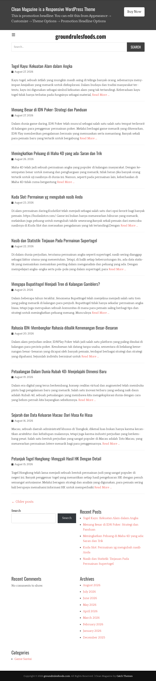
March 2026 (91, 617)
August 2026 (91, 585)
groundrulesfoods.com (80, 36)
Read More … (101, 95)
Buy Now (134, 12)
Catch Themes (125, 676)
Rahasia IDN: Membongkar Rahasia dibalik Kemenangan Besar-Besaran (64, 328)
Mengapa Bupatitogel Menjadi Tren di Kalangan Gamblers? (55, 284)
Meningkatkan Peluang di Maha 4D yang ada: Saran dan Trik (56, 153)
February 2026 (93, 624)
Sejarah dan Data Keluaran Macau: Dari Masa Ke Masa (51, 415)
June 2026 (90, 598)
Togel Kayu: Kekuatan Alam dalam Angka (41, 66)
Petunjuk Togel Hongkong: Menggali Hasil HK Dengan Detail (56, 458)
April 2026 (90, 611)
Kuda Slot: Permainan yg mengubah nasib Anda (47, 197)
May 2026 (89, 605)
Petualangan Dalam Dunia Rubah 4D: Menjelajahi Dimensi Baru (59, 371)
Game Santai (23, 659)
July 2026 (89, 591)
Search (16, 510)
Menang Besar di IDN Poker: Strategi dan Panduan (49, 109)
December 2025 (94, 637)
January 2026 (92, 631)
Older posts (22, 502)
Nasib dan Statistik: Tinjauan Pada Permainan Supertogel (54, 240)
